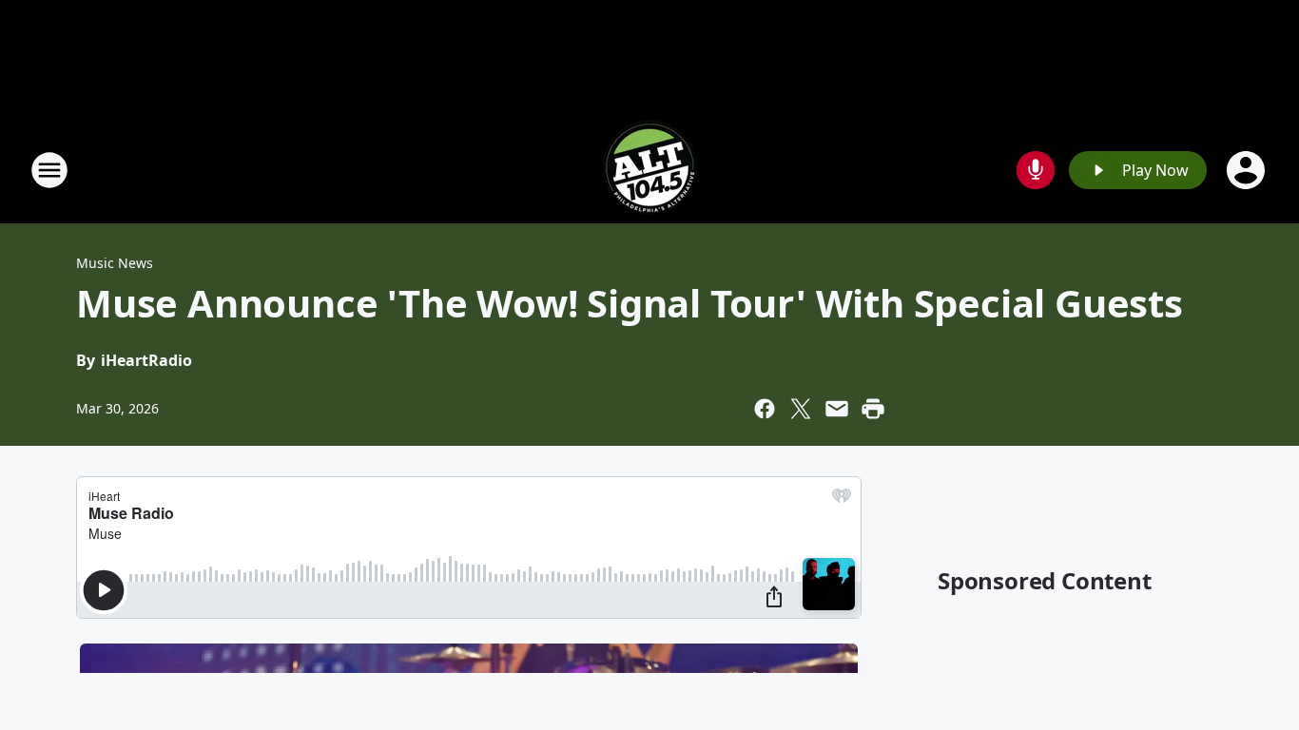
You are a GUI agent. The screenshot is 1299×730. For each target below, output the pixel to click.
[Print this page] (873, 408)
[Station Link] (649, 170)
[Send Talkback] (1036, 170)
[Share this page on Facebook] (764, 408)
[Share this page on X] (800, 408)
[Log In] (1248, 170)
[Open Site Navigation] (49, 170)
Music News (114, 263)
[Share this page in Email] (837, 408)
